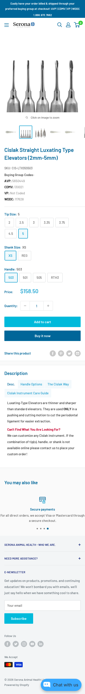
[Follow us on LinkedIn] (40, 644)
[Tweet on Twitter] (69, 353)
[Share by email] (78, 353)
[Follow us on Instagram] (24, 644)
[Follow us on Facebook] (7, 644)
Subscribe (19, 618)
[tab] (11, 384)
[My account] (68, 24)
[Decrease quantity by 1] (25, 305)
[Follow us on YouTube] (32, 644)
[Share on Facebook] (53, 353)
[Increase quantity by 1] (48, 305)
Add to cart (42, 322)
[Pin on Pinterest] (61, 353)
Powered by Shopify (16, 685)
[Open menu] (6, 25)
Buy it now (43, 336)
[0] (77, 24)
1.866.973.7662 (42, 15)
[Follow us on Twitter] (16, 644)
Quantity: (11, 306)
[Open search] (59, 24)
